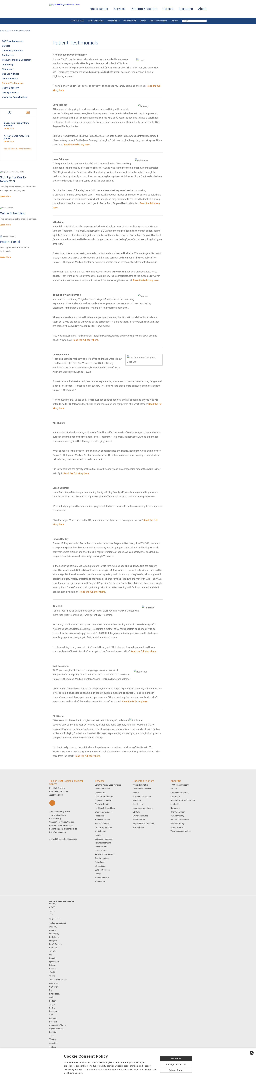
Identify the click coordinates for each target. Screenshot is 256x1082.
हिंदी (50, 955)
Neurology (99, 835)
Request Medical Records (143, 823)
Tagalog (52, 1039)
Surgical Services (102, 870)
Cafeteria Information (142, 789)
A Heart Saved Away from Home (16, 137)
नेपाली (51, 997)
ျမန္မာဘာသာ (54, 918)
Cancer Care (100, 793)
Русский (53, 1022)
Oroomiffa (53, 934)
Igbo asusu (54, 962)
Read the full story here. (86, 340)
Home (2, 30)
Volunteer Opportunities (14, 97)
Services (100, 781)
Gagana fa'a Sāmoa (57, 1025)
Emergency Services (104, 812)
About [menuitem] (202, 9)
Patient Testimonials (12, 83)
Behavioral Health (102, 789)
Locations (186, 9)
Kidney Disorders (102, 823)
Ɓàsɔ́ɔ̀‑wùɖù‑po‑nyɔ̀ (58, 980)
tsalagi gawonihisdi (57, 923)
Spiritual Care (138, 827)
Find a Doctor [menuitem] (98, 9)
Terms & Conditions (57, 815)
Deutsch (53, 948)
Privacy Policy (55, 818)
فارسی (52, 1004)
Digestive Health (102, 804)
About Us (10, 30)
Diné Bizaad (54, 994)
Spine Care (99, 862)
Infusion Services (102, 820)
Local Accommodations (143, 808)
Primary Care (100, 850)
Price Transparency (57, 832)
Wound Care (100, 881)
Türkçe (52, 1047)
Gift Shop (137, 800)
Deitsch (52, 1001)
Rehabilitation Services (105, 854)
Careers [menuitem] (168, 9)
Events (143, 21)
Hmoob (52, 958)
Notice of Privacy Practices (61, 825)
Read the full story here (77, 144)
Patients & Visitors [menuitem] (144, 9)
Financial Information (142, 796)
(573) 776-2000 (77, 21)
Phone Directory (10, 87)
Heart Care (99, 816)
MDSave (136, 812)
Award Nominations (141, 785)
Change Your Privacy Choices (61, 822)
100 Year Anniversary (12, 41)
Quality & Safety (10, 92)
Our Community (10, 78)
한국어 (52, 976)
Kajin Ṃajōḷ (53, 986)
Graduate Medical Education (16, 59)
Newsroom (7, 69)
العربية (52, 911)
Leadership (7, 64)
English (52, 903)
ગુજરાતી (52, 951)
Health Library (138, 804)
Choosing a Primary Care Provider (16, 124)
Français (53, 941)
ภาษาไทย (53, 1043)
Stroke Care (100, 866)
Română (52, 1018)
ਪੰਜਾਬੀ (51, 1015)
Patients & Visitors (143, 781)
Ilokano (52, 965)
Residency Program (158, 21)
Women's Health (102, 878)
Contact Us (8, 55)
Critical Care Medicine (104, 796)
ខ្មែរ (50, 990)
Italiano (52, 969)
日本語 (52, 972)
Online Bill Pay (113, 21)
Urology (98, 874)
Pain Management (103, 843)
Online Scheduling (95, 21)
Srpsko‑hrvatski (56, 1029)
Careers (6, 45)
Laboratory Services (103, 827)
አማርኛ (52, 907)
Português (53, 1011)
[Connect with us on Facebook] (52, 803)
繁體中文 (53, 927)
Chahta (52, 930)
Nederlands (54, 937)
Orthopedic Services (103, 839)
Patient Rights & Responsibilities (63, 829)
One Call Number (10, 73)
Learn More (5, 196)
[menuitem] (193, 21)
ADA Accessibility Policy (59, 811)
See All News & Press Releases (17, 149)
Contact (174, 21)
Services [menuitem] (119, 9)
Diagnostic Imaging (103, 800)
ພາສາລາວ (53, 983)
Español (52, 1032)
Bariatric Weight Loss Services (108, 785)
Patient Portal (129, 21)
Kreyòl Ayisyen (55, 944)
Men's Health (100, 831)
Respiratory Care (102, 858)
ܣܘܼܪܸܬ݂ (51, 1036)
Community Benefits (12, 50)
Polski (51, 1008)
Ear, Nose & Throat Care (105, 808)
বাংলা (50, 914)
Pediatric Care (101, 847)
